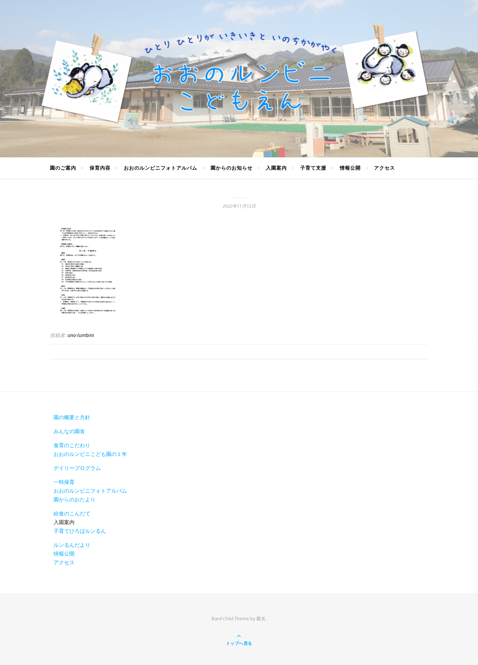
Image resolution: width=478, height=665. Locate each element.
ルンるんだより (72, 544)
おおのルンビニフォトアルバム (160, 167)
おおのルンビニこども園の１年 (90, 453)
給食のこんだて (72, 513)
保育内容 (100, 167)
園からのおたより (75, 499)
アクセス (384, 167)
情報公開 (350, 167)
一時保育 (64, 481)
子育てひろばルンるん (80, 530)
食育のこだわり (72, 445)
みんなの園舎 (69, 431)
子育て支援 (313, 167)
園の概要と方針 (72, 417)
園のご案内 (63, 167)
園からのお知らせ (232, 167)
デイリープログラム (77, 467)
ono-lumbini (81, 335)
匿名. (261, 618)
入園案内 (276, 167)
